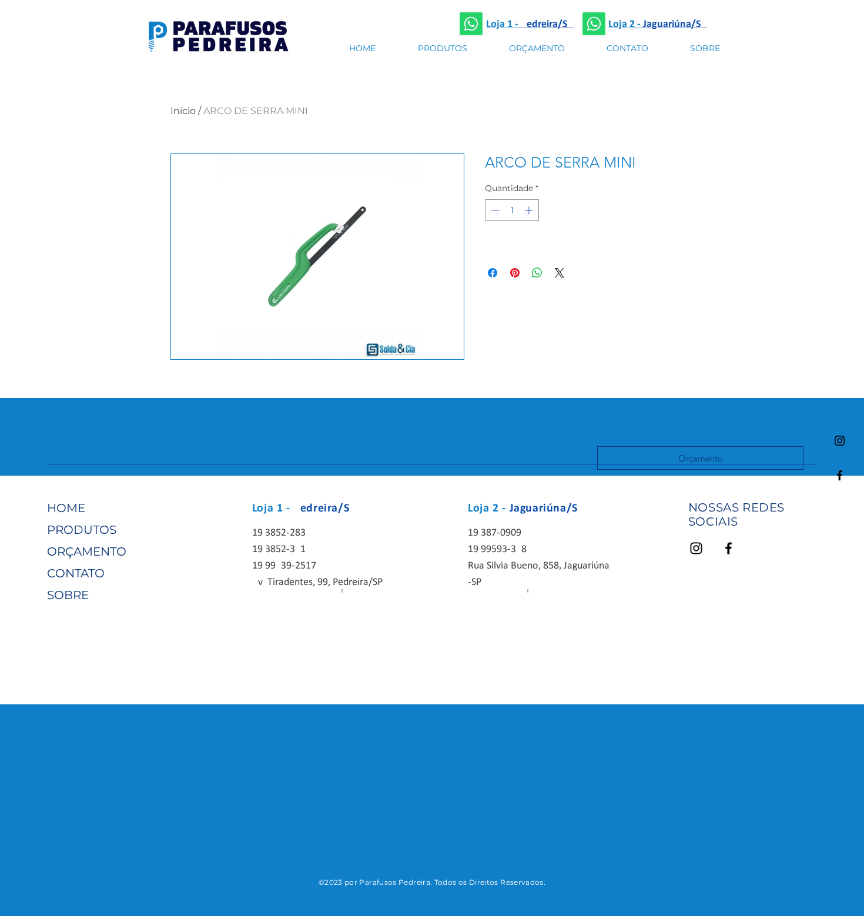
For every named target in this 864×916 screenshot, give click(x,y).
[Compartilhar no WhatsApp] (537, 273)
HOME (66, 508)
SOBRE (68, 595)
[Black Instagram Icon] (839, 440)
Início (183, 110)
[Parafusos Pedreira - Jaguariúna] (471, 23)
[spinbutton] (512, 210)
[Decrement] (494, 210)
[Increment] (530, 210)
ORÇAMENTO (86, 551)
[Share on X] (559, 273)
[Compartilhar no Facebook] (492, 273)
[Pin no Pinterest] (515, 273)
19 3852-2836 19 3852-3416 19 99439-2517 (284, 549)
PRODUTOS (81, 530)
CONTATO (76, 573)
